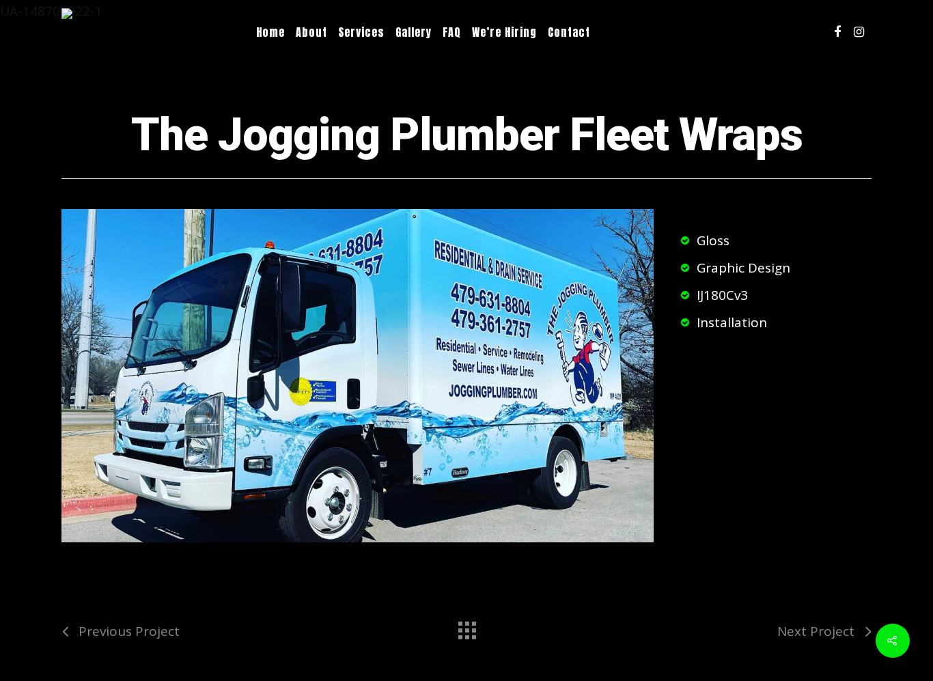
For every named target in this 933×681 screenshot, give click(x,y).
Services (361, 32)
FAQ (452, 32)
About (311, 32)
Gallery (413, 32)
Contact (569, 32)
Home (270, 32)
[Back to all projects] (466, 627)
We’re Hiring (504, 32)
